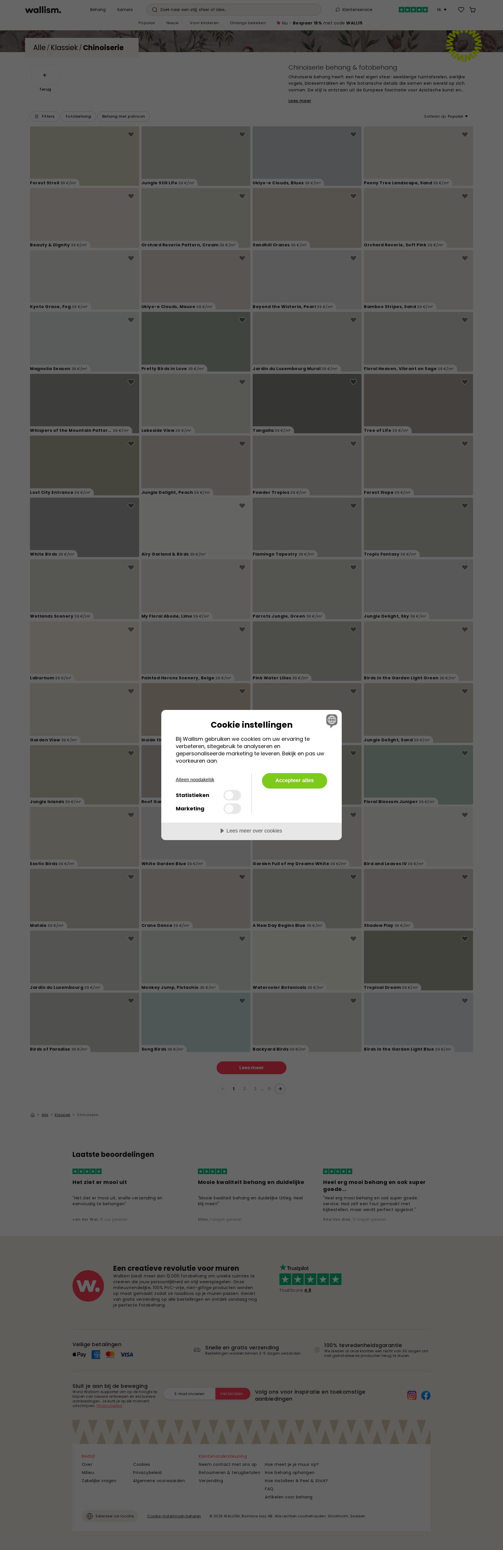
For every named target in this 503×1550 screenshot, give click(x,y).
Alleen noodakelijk (195, 779)
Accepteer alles (294, 780)
